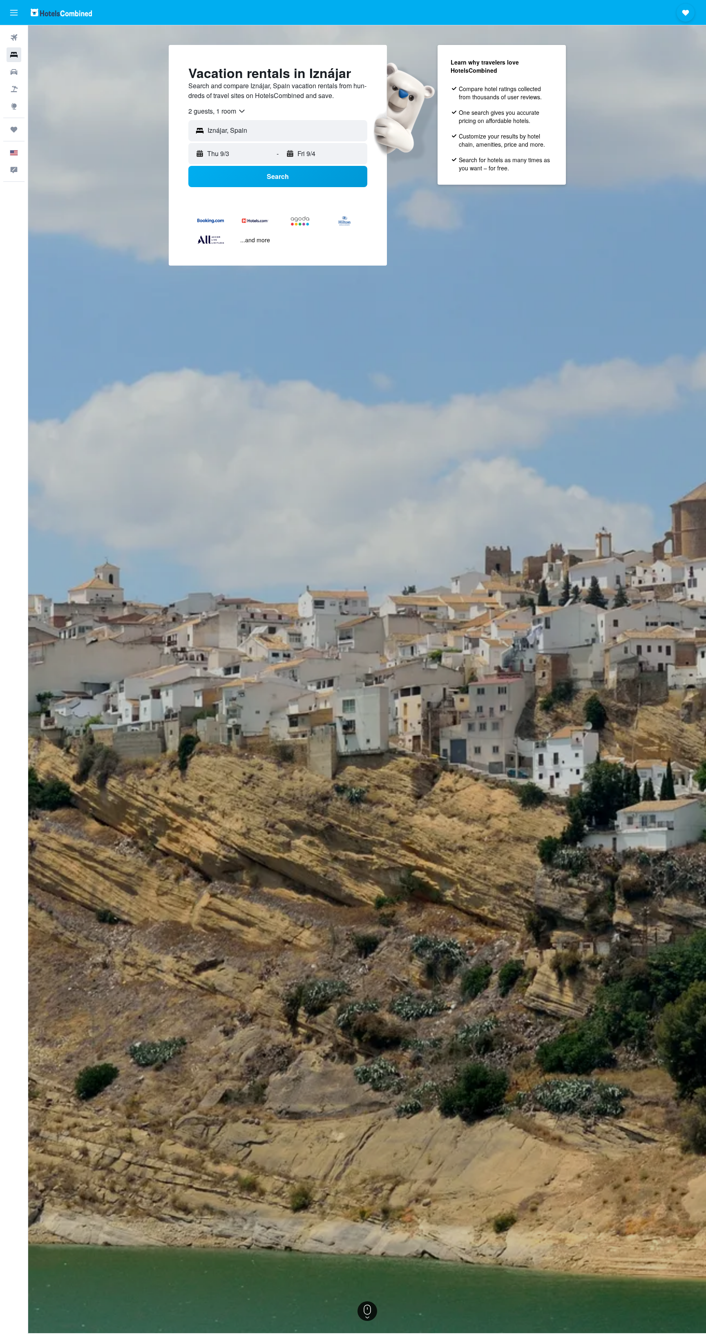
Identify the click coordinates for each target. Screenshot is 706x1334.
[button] (14, 13)
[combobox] (217, 111)
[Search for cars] (14, 72)
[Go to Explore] (14, 106)
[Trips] (14, 129)
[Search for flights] (14, 37)
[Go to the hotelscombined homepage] (61, 12)
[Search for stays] (14, 55)
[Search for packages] (14, 89)
